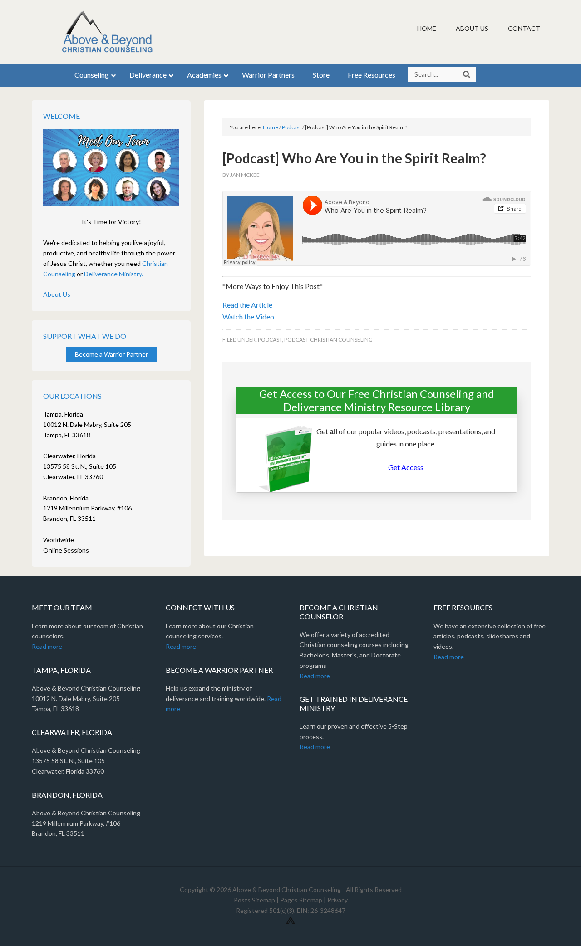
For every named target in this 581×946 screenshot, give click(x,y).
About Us (56, 294)
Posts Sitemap (254, 900)
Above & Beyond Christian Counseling (109, 31)
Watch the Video (248, 316)
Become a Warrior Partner (111, 354)
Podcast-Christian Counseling (328, 339)
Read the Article (247, 304)
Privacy (337, 900)
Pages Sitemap (301, 900)
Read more (47, 646)
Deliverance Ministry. (113, 274)
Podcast (270, 339)
